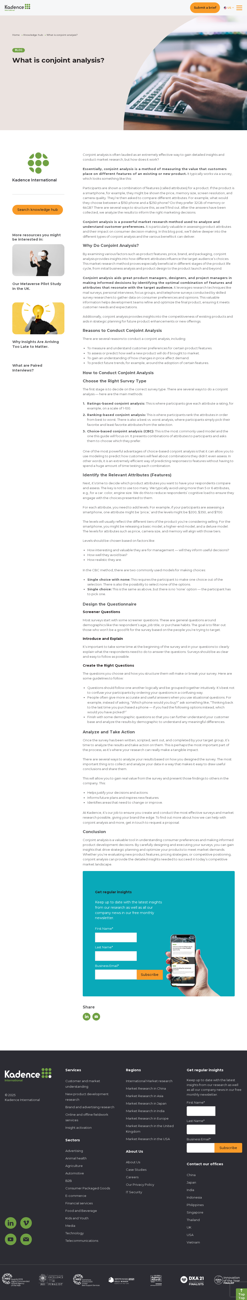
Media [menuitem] (70, 1226)
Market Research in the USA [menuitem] (148, 1139)
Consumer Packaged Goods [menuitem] (87, 1188)
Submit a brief (205, 7)
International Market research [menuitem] (149, 1081)
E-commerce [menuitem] (75, 1196)
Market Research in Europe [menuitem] (147, 1118)
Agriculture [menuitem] (74, 1166)
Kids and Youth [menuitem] (77, 1218)
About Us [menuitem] (133, 1162)
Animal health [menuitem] (76, 1158)
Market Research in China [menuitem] (146, 1088)
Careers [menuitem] (132, 1177)
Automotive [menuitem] (74, 1173)
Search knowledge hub (37, 209)
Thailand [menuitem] (193, 1220)
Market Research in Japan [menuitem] (146, 1103)
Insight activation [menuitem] (78, 1127)
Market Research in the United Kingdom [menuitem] (150, 1128)
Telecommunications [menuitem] (81, 1241)
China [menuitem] (191, 1175)
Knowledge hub (33, 34)
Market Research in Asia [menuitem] (144, 1096)
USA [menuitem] (190, 1235)
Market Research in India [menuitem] (145, 1111)
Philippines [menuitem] (195, 1205)
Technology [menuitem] (74, 1233)
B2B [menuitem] (68, 1181)
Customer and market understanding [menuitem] (82, 1083)
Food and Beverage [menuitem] (81, 1211)
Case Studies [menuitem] (136, 1169)
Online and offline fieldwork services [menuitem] (86, 1117)
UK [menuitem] (189, 1227)
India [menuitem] (190, 1190)
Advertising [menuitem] (74, 1151)
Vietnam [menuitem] (193, 1242)
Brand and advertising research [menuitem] (89, 1107)
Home (16, 34)
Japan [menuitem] (191, 1182)
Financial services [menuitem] (79, 1203)
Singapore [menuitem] (195, 1212)
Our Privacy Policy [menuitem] (140, 1184)
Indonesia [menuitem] (194, 1197)
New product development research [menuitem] (87, 1096)
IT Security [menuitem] (134, 1192)
